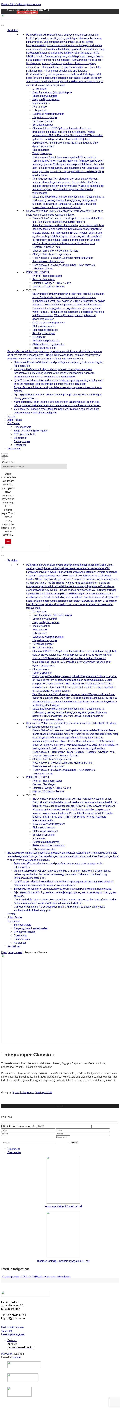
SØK (4, 455)
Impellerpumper (41, 103)
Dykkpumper (39, 88)
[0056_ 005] (51, 1042)
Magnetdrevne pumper (45, 117)
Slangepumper (40, 149)
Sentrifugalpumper (42, 124)
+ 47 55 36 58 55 (60, 1109)
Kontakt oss (14, 448)
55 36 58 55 (44, 10)
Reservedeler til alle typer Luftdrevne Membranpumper (62, 257)
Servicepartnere (22, 427)
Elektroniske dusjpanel (45, 329)
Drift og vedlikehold (24, 434)
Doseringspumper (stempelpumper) (52, 92)
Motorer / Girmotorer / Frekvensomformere (55, 250)
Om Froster (14, 423)
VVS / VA (31, 290)
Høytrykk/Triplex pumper (45, 99)
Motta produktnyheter (27, 12)
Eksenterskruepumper (44, 96)
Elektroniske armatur (43, 326)
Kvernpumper (40, 106)
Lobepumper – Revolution (56, 1276)
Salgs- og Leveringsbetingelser (31, 430)
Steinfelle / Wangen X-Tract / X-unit (51, 283)
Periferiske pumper (42, 121)
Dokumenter (20, 437)
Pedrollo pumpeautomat (45, 340)
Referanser (20, 445)
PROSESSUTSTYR (37, 272)
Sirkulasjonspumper (43, 333)
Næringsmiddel (43, 1092)
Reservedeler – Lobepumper (48, 261)
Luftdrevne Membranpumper (48, 113)
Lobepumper (39, 110)
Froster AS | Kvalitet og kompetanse (21, 4)
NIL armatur (38, 337)
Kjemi (16, 1092)
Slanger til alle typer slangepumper (51, 254)
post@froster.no (20, 10)
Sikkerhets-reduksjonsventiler (48, 344)
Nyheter (12, 416)
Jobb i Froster (15, 419)
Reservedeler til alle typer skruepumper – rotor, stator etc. (63, 265)
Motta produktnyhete (12, 1327)
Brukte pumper (22, 441)
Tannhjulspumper (42, 153)
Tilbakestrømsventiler (44, 347)
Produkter (13, 30)
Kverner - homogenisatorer (47, 275)
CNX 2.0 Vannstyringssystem (48, 322)
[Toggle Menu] (2, 25)
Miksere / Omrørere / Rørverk (48, 286)
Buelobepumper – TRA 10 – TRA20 (21, 1276)
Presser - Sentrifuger (43, 279)
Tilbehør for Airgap (42, 268)
